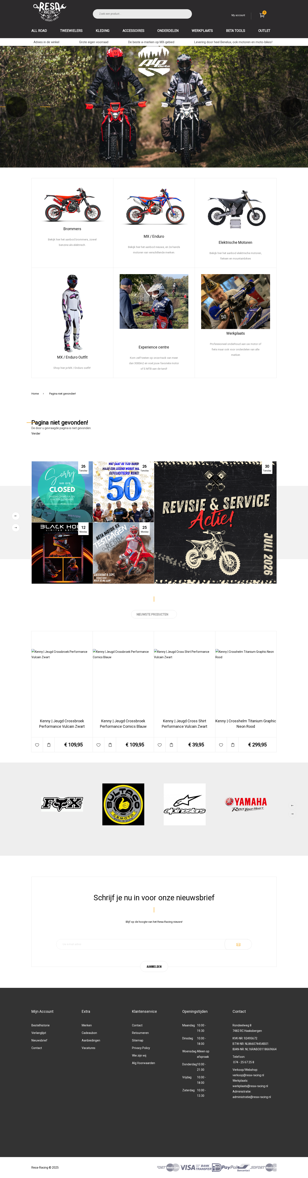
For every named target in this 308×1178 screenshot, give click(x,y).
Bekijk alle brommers (72, 262)
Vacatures (88, 1048)
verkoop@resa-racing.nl (248, 1075)
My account (238, 15)
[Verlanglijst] (37, 744)
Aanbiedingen (91, 1040)
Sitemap (137, 1040)
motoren (261, 261)
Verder (35, 433)
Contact (36, 1048)
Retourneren (140, 1033)
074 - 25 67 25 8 (243, 1062)
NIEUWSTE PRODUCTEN (152, 614)
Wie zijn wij (139, 1055)
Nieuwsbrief (39, 1040)
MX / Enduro (154, 236)
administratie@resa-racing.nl (252, 1097)
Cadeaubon (89, 1033)
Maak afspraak (235, 372)
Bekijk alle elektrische (229, 262)
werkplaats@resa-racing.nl (250, 1086)
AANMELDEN (154, 966)
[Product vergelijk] (48, 744)
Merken (87, 1025)
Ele (221, 242)
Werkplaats (235, 333)
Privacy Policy (141, 1048)
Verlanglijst (38, 1033)
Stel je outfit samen (72, 372)
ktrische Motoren (238, 242)
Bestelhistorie (40, 1025)
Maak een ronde (154, 372)
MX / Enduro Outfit (72, 357)
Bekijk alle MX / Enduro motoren (154, 262)
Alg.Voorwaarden (143, 1063)
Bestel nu (74, 730)
